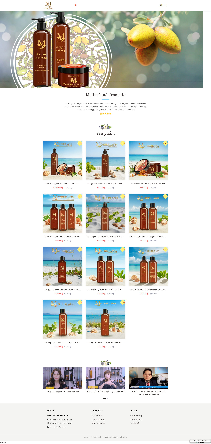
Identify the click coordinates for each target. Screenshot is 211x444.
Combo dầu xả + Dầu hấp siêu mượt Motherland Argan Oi (154, 289)
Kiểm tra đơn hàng (136, 416)
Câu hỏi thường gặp (136, 419)
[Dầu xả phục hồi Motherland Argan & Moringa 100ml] (62, 319)
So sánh (3, 442)
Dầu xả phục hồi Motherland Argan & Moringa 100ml (67, 342)
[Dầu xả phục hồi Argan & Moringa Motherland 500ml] (105, 213)
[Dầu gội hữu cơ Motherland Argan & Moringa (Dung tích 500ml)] (105, 160)
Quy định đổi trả (97, 416)
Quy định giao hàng (98, 419)
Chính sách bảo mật (98, 423)
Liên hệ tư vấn (134, 423)
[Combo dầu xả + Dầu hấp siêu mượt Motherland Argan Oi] (148, 266)
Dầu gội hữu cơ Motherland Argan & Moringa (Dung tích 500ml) (114, 183)
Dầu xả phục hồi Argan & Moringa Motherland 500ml (109, 236)
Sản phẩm (105, 133)
